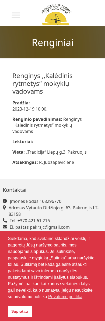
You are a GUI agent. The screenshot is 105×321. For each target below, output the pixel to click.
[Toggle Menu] (16, 14)
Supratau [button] (19, 311)
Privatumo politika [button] (65, 296)
